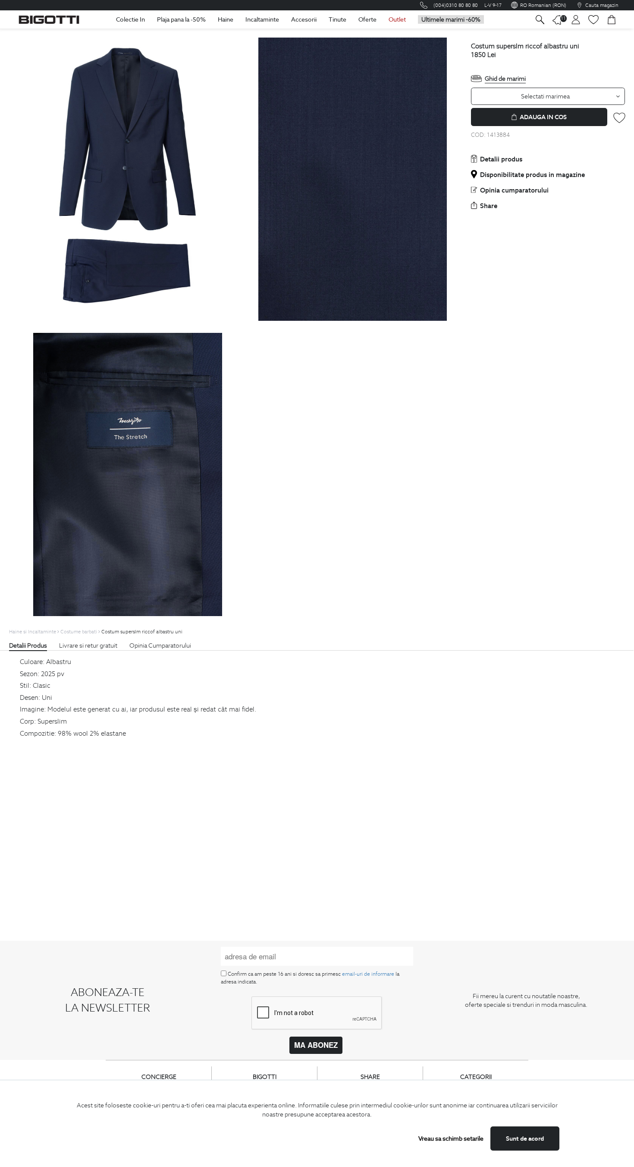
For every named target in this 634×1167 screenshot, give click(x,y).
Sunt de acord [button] (525, 1138)
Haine (225, 19)
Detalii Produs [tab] (28, 645)
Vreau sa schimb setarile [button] (450, 1138)
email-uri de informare (368, 974)
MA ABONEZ (316, 1045)
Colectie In (130, 19)
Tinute (337, 19)
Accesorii (304, 19)
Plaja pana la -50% (181, 19)
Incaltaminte (262, 19)
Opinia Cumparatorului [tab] (160, 645)
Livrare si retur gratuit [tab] (88, 645)
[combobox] (548, 96)
